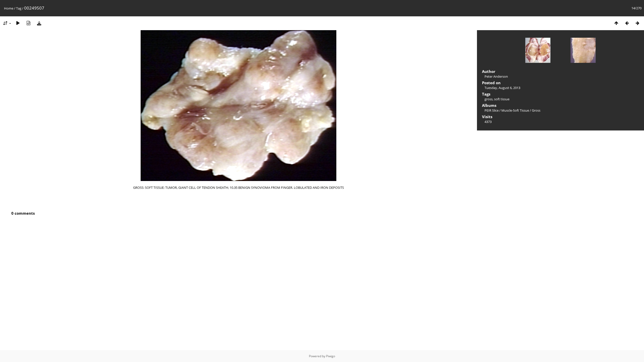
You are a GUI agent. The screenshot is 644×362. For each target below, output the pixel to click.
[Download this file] (39, 23)
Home (8, 8)
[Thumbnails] (616, 23)
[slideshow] (18, 23)
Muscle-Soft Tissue (515, 110)
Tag (18, 8)
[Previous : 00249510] (627, 23)
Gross (536, 110)
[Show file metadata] (28, 23)
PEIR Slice (492, 110)
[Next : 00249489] (637, 23)
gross (489, 99)
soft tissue (501, 99)
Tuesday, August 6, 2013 (502, 87)
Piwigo (330, 356)
